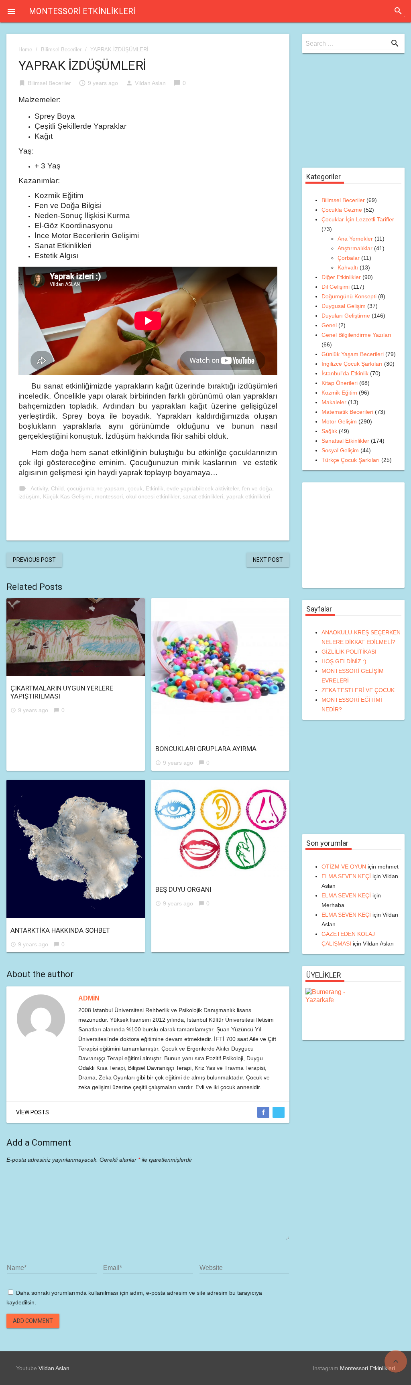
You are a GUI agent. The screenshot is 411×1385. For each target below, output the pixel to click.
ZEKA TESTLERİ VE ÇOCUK (358, 690)
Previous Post (34, 560)
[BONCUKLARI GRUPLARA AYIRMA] (220, 667)
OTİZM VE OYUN (343, 866)
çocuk (135, 488)
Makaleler (333, 402)
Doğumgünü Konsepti (348, 296)
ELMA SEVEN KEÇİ (346, 876)
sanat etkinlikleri (203, 496)
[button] (11, 11)
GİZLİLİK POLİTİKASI (348, 651)
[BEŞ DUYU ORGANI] (220, 828)
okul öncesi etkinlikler (152, 496)
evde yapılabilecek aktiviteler (203, 488)
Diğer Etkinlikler (341, 277)
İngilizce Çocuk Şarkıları (352, 363)
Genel (329, 325)
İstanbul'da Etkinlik (344, 373)
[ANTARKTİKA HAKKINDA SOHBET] (75, 849)
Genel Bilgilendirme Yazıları (356, 335)
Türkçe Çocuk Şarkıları (350, 460)
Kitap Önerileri (339, 383)
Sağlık (329, 431)
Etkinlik (154, 488)
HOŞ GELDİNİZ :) (343, 661)
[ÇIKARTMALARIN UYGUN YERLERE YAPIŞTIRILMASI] (75, 637)
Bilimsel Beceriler (61, 50)
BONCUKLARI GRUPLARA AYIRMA (205, 749)
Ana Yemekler (355, 238)
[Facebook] (263, 1112)
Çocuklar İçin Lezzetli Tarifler (357, 219)
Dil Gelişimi (335, 286)
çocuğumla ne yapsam (95, 488)
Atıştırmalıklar (355, 248)
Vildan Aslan (150, 83)
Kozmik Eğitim (339, 392)
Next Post (268, 560)
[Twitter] (279, 1112)
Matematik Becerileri (347, 412)
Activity (39, 488)
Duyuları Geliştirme (345, 315)
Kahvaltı (348, 267)
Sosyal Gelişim (340, 450)
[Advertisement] (355, 115)
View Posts (32, 1112)
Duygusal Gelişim (343, 306)
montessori (109, 496)
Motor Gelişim (339, 421)
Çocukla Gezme (341, 210)
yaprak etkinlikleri (248, 496)
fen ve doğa (257, 488)
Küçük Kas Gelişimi (67, 496)
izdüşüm (29, 496)
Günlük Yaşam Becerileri (352, 354)
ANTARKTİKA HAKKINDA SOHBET (60, 930)
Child (57, 488)
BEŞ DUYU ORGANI (183, 889)
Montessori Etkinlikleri (82, 11)
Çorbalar (349, 258)
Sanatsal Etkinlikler (345, 440)
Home (25, 50)
